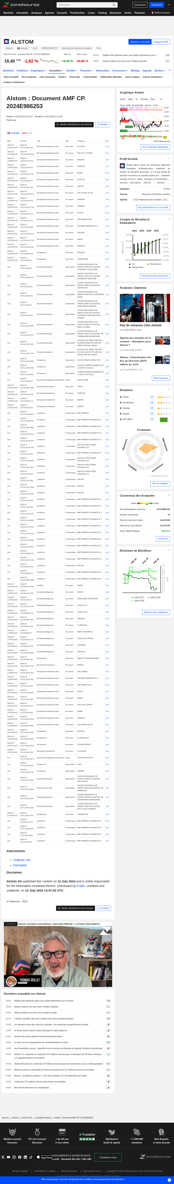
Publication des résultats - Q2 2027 (155, 199)
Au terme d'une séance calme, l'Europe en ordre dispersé (40, 1030)
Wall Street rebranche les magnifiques (31, 1087)
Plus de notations (160, 483)
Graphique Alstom (132, 92)
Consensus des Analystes (137, 495)
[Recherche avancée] (114, 5)
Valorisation (103, 70)
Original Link (21, 860)
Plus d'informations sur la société (153, 207)
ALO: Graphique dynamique (155, 147)
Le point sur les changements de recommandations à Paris (41, 1042)
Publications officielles (111, 77)
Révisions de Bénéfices (135, 550)
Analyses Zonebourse (14, 82)
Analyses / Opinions (133, 287)
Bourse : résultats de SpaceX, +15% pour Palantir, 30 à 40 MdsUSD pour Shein (50, 1076)
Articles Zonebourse (152, 77)
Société (71, 70)
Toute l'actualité (11, 77)
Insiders (62, 77)
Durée (123, 99)
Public (81, 886)
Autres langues (132, 77)
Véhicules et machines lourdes (156, 194)
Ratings (135, 70)
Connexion (140, 4)
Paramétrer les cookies (44, 1171)
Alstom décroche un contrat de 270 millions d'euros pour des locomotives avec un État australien (58, 1064)
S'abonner (156, 4)
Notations (126, 390)
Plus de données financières (155, 276)
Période (144, 99)
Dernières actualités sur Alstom (25, 993)
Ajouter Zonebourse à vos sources (76, 124)
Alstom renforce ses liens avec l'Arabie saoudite (125, 61)
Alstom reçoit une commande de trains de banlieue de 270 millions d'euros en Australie (54, 1070)
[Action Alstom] (29, 133)
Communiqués (90, 77)
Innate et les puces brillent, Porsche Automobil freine (38, 1036)
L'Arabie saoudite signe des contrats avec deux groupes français (44, 1018)
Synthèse (8, 70)
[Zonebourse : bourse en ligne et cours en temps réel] (20, 4)
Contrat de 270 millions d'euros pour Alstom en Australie (40, 1082)
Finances (85, 70)
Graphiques (38, 70)
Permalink (20, 865)
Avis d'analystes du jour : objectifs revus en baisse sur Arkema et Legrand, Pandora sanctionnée (58, 1048)
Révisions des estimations (156, 612)
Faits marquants (47, 77)
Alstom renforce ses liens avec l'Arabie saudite (35, 1013)
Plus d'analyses (161, 378)
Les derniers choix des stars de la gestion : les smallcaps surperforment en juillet (51, 1024)
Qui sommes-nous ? (92, 1171)
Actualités (55, 70)
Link (107, 146)
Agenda (147, 70)
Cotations (22, 70)
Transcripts (74, 77)
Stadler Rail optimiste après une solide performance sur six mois (131, 55)
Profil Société (129, 159)
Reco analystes (29, 77)
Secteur (159, 70)
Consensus (119, 70)
